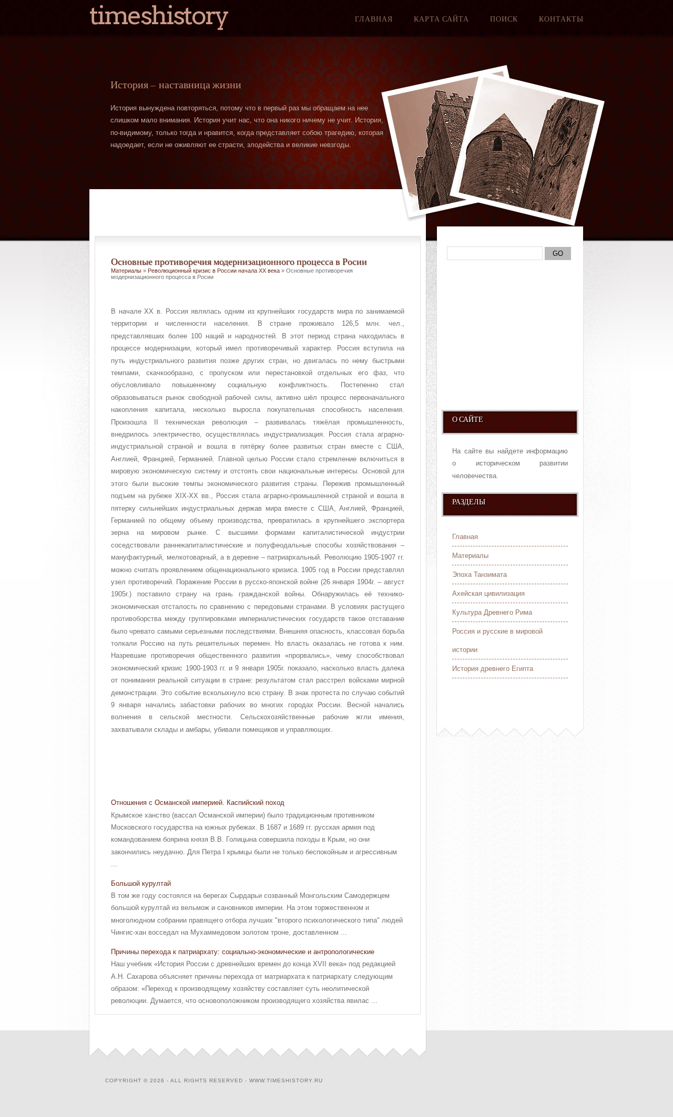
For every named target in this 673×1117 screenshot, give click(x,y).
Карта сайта (441, 19)
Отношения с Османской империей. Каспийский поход (197, 802)
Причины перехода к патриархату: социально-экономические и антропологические (242, 952)
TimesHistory (158, 15)
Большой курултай (141, 883)
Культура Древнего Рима (492, 612)
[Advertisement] (234, 762)
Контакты (561, 19)
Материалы (126, 270)
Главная (374, 19)
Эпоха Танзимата (479, 574)
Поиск (504, 19)
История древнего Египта (492, 669)
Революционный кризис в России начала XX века (214, 270)
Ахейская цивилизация (488, 593)
